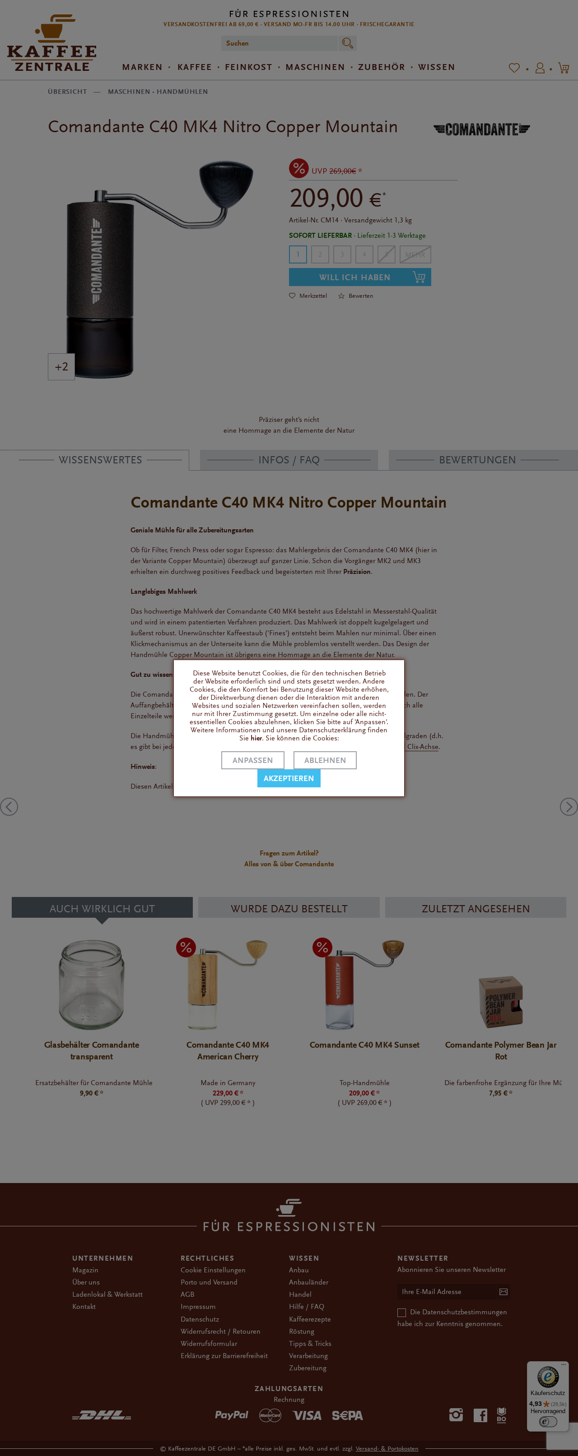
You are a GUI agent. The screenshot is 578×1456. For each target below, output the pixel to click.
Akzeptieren (289, 778)
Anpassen (253, 760)
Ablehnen (325, 760)
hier (256, 738)
